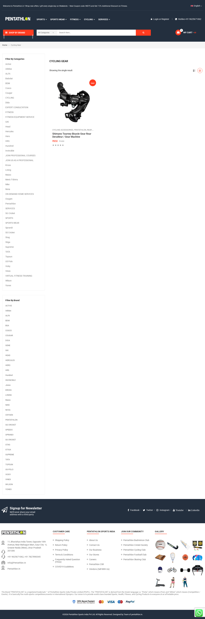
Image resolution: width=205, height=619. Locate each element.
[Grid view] (199, 70)
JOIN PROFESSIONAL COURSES (20, 155)
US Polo (9, 261)
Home (4, 45)
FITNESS (9, 112)
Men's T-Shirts (11, 179)
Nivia (7, 189)
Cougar (8, 93)
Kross (8, 165)
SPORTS (9, 218)
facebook (134, 510)
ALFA (7, 73)
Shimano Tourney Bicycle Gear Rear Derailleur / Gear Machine (71, 135)
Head (7, 126)
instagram (164, 510)
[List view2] (194, 70)
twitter (149, 510)
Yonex (8, 285)
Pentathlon (10, 203)
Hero (7, 136)
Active (8, 64)
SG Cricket (10, 213)
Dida (7, 102)
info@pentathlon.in (17, 563)
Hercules (9, 131)
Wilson (8, 280)
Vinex (8, 271)
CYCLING (9, 98)
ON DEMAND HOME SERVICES (19, 194)
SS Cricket (10, 232)
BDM (7, 83)
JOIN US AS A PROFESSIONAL (19, 160)
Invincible (9, 150)
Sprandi (9, 227)
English (197, 6)
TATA (7, 252)
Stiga (7, 242)
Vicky (7, 266)
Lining (8, 170)
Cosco (8, 88)
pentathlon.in (14, 569)
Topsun (8, 256)
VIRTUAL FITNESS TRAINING (18, 276)
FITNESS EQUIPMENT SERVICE (19, 117)
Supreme (9, 247)
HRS (7, 141)
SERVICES (10, 208)
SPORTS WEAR (12, 223)
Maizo (8, 175)
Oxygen (8, 199)
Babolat (9, 78)
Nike (7, 184)
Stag (7, 237)
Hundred (9, 146)
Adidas (8, 69)
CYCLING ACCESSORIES (62, 130)
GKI (7, 122)
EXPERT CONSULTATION (16, 107)
